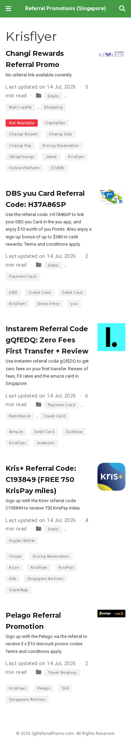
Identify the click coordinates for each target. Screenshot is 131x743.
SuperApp (18, 590)
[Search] (122, 9)
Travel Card (54, 416)
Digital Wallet (22, 540)
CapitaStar (55, 123)
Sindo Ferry (48, 304)
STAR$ (57, 168)
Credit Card (40, 292)
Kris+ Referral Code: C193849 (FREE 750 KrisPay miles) (41, 479)
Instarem (46, 443)
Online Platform (24, 168)
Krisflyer (76, 157)
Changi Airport (23, 134)
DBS (13, 292)
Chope (15, 556)
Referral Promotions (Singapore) (65, 9)
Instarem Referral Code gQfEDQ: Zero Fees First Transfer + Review (47, 340)
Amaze (16, 432)
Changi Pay (20, 145)
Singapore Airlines (45, 579)
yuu (74, 304)
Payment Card (22, 276)
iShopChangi (21, 157)
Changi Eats (60, 134)
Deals (53, 96)
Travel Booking (62, 672)
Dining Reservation (61, 145)
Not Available (21, 123)
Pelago (44, 688)
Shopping (53, 107)
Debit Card (72, 292)
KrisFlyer (17, 304)
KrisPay (66, 567)
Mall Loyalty (20, 107)
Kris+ (14, 567)
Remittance (20, 416)
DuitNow (74, 432)
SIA (12, 579)
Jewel (51, 157)
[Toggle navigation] (8, 8)
